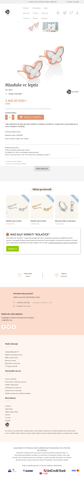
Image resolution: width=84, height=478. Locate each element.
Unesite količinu (10, 113)
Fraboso (26, 18)
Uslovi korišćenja (10, 379)
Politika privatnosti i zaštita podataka (18, 393)
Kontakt (76, 2)
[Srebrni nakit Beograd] (7, 13)
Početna (25, 8)
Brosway (45, 13)
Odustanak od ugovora (13, 388)
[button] (6, 213)
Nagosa (35, 18)
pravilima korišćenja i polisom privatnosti (62, 243)
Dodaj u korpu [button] (31, 117)
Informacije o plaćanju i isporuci (15, 382)
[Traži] (58, 13)
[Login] (77, 12)
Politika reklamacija (11, 385)
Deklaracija (42, 168)
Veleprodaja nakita (11, 412)
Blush (46, 8)
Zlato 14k (26, 13)
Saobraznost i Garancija (13, 390)
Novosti (7, 415)
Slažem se (12, 249)
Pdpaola (44, 18)
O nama (70, 2)
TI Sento (35, 13)
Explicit (59, 465)
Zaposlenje (9, 409)
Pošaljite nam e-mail (24, 306)
